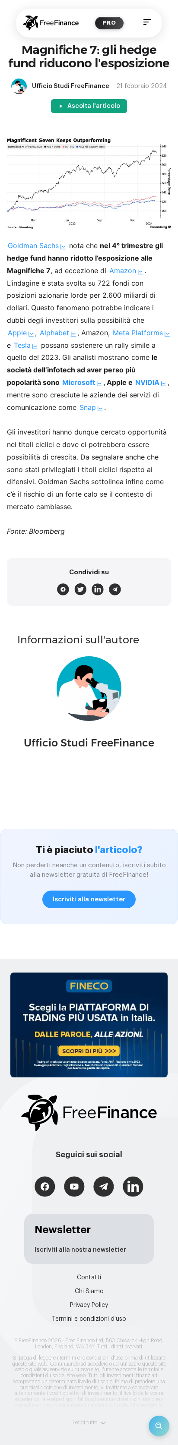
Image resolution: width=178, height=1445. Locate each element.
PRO (109, 22)
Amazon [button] (122, 270)
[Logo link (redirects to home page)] (51, 23)
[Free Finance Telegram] (103, 1187)
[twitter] (80, 589)
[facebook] (63, 589)
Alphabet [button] (54, 332)
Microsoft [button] (78, 382)
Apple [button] (17, 332)
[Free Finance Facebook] (45, 1187)
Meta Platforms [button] (138, 332)
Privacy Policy (89, 1305)
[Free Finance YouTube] (74, 1187)
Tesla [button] (22, 345)
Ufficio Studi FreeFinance (89, 743)
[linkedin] (98, 589)
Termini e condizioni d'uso (89, 1319)
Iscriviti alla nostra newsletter (80, 1250)
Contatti (89, 1278)
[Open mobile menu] (147, 23)
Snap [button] (87, 407)
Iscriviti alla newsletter (89, 899)
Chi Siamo (89, 1291)
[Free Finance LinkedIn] (133, 1187)
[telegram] (115, 589)
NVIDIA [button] (147, 382)
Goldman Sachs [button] (33, 245)
